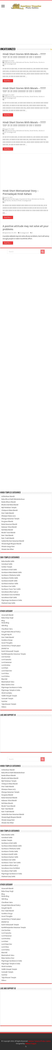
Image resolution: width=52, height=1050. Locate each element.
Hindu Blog (5, 623)
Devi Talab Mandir (7, 513)
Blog (3, 620)
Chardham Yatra (7, 629)
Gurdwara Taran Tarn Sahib (11, 589)
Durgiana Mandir (7, 521)
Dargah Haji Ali (6, 634)
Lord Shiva (5, 673)
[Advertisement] (26, 27)
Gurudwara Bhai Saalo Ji (9, 592)
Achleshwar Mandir (8, 496)
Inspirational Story (10, 62)
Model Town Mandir (8, 532)
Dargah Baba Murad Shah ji (10, 632)
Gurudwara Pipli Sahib (9, 597)
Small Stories (34, 62)
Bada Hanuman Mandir (9, 524)
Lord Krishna (5, 665)
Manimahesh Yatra (7, 682)
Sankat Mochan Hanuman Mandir (12, 541)
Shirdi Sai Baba (6, 693)
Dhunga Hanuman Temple (10, 519)
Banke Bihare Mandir (8, 502)
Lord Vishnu (5, 676)
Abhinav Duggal (30, 1043)
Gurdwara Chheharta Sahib (10, 575)
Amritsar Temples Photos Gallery (39, 1041)
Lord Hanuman (6, 662)
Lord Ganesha (6, 659)
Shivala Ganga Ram (8, 546)
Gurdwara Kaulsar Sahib (9, 583)
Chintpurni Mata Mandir (9, 510)
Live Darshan (5, 657)
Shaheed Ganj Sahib (8, 603)
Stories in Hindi (16, 200)
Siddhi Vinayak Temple (9, 696)
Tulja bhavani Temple (8, 704)
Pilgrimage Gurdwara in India (11, 600)
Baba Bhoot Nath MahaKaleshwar (13, 499)
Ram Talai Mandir (7, 535)
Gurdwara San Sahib (8, 586)
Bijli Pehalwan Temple (8, 507)
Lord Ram (4, 668)
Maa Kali (4, 679)
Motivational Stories (22, 62)
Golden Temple (6, 567)
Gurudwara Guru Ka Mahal (10, 595)
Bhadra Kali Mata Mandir (10, 505)
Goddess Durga (6, 640)
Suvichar (4, 701)
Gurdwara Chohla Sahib (9, 578)
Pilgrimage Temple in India (10, 690)
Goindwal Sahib (6, 564)
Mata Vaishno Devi (7, 685)
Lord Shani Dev (6, 671)
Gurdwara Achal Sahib (9, 570)
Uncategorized (11, 64)
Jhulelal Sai (5, 648)
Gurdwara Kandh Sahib (9, 581)
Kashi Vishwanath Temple (10, 651)
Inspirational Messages (11, 199)
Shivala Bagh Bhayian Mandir (11, 544)
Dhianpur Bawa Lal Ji (8, 516)
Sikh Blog (4, 625)
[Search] (43, 252)
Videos (3, 707)
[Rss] (26, 1046)
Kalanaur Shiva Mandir (9, 527)
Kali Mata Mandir (7, 530)
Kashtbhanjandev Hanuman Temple (13, 654)
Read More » (8, 81)
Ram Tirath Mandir (7, 538)
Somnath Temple (7, 698)
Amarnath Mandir (7, 615)
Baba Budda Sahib (7, 561)
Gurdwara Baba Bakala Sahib (11, 572)
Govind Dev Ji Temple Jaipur (11, 646)
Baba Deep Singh (7, 618)
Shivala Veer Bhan (7, 549)
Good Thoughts (6, 643)
